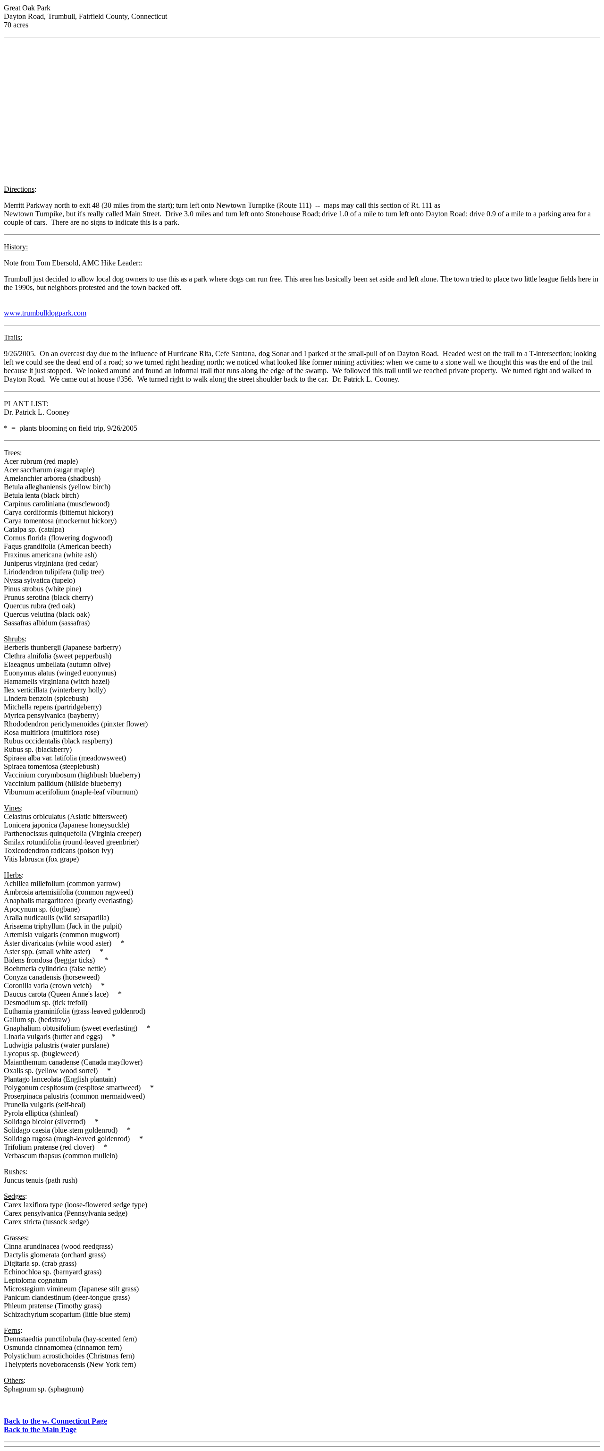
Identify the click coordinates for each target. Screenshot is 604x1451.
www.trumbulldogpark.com (45, 313)
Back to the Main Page (40, 1429)
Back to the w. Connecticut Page (55, 1421)
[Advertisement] (302, 111)
